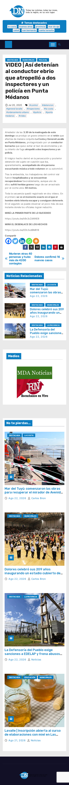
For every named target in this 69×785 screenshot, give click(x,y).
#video (22, 115)
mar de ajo (53, 26)
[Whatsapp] (29, 241)
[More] (36, 241)
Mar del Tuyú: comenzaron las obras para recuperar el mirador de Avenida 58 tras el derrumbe (34, 492)
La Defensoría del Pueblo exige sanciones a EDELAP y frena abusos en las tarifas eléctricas (32, 654)
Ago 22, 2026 (38, 295)
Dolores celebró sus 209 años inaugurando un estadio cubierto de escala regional (33, 573)
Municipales (28, 60)
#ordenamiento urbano (17, 112)
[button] (60, 44)
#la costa (48, 108)
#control (33, 105)
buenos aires (26, 26)
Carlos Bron (38, 498)
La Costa (51, 285)
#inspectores (33, 108)
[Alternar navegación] (52, 44)
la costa (12, 26)
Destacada (12, 60)
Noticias (35, 659)
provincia (40, 26)
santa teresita (46, 30)
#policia (37, 112)
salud (16, 30)
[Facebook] (8, 241)
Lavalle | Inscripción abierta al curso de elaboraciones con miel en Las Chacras (33, 734)
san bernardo (29, 30)
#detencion (47, 105)
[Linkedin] (22, 241)
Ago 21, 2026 (17, 740)
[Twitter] (15, 241)
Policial (43, 60)
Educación (29, 677)
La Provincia (53, 325)
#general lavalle (14, 108)
